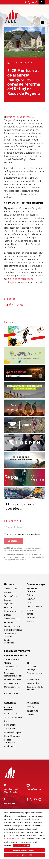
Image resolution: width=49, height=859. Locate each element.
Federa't (30, 595)
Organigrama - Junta (13, 611)
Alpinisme (8, 663)
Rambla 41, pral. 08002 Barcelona (11, 790)
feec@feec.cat (34, 789)
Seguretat (31, 599)
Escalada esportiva (35, 673)
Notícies (12, 63)
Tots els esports (12, 659)
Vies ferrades (10, 746)
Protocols (8, 607)
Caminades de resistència (10, 668)
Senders (30, 621)
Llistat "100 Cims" (12, 713)
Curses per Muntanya (31, 668)
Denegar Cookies (24, 855)
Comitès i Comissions (9, 641)
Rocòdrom (8, 622)
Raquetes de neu (11, 693)
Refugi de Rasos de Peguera (20, 116)
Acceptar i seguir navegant (24, 850)
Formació (31, 617)
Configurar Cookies (21, 845)
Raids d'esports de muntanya (35, 688)
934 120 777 (9, 803)
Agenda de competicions (16, 655)
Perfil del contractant (13, 630)
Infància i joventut (34, 606)
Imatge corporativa (12, 626)
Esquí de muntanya (12, 679)
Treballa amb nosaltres (10, 635)
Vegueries (8, 603)
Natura (30, 610)
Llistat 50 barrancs (12, 736)
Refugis (30, 613)
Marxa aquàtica (11, 683)
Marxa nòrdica (33, 683)
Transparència (10, 596)
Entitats (7, 615)
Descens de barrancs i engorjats (13, 674)
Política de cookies (13, 839)
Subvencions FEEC (12, 618)
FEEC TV (30, 707)
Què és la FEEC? (11, 588)
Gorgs (6, 721)
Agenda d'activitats (10, 708)
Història (7, 592)
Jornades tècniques (12, 732)
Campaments (10, 728)
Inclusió (30, 602)
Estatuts (7, 600)
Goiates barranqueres (10, 741)
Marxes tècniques (12, 687)
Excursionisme (33, 679)
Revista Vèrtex (33, 711)
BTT (28, 663)
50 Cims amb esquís (13, 717)
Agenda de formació (32, 590)
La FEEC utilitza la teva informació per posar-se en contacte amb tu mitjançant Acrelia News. (23, 549)
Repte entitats (10, 725)
